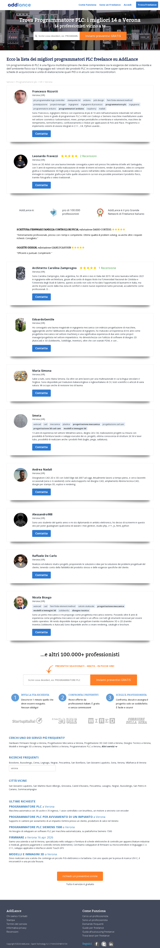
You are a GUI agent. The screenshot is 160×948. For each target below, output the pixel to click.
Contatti (23, 916)
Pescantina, (65, 762)
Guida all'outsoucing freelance (98, 931)
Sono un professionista (95, 920)
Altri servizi (108, 746)
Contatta (41, 133)
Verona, (121, 762)
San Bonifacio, (79, 762)
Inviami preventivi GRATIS (113, 680)
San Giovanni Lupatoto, (99, 762)
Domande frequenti (92, 923)
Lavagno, (107, 785)
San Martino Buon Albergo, (47, 785)
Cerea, (36, 762)
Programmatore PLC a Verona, (86, 746)
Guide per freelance (93, 927)
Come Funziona (87, 4)
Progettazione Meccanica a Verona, (66, 743)
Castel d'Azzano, (81, 785)
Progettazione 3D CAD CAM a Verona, (104, 743)
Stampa (11, 920)
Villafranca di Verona (136, 762)
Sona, (114, 762)
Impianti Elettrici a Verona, (56, 746)
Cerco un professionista (95, 916)
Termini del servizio (17, 923)
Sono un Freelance (110, 4)
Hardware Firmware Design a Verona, (28, 743)
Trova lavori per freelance (96, 935)
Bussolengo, (26, 762)
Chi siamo (12, 916)
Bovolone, (14, 762)
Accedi (127, 4)
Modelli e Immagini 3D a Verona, (26, 746)
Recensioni (12, 931)
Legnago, (45, 762)
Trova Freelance (147, 4)
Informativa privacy (16, 927)
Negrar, (55, 762)
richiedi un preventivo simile (80, 876)
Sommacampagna (27, 789)
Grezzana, (66, 785)
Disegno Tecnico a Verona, (137, 743)
